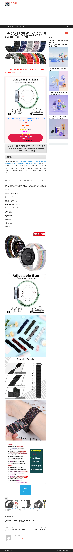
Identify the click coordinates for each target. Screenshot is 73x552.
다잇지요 (15, 2)
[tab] (52, 144)
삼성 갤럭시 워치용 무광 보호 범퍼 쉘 (11, 508)
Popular (52, 143)
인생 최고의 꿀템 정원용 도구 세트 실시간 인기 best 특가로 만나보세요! (25, 520)
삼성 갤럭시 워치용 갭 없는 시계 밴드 (25, 508)
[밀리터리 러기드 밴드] (39, 504)
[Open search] (68, 26)
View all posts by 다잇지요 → (18, 538)
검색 (50, 30)
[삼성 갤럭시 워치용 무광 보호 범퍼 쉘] (11, 504)
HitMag (67, 550)
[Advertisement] (36, 17)
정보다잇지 (22, 26)
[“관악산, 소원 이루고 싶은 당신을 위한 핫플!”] (58, 66)
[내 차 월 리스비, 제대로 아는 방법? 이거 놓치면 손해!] (58, 114)
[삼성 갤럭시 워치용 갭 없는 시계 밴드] (25, 504)
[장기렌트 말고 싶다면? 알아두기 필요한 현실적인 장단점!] (58, 138)
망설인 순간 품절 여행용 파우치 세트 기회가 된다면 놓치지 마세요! (11, 520)
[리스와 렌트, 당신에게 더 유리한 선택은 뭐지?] (58, 90)
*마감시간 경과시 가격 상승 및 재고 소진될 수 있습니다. (25, 140)
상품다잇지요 (10, 26)
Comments (58, 143)
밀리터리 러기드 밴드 (36, 508)
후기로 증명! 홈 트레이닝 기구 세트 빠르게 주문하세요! (39, 519)
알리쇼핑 (16, 26)
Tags (64, 143)
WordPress (62, 550)
